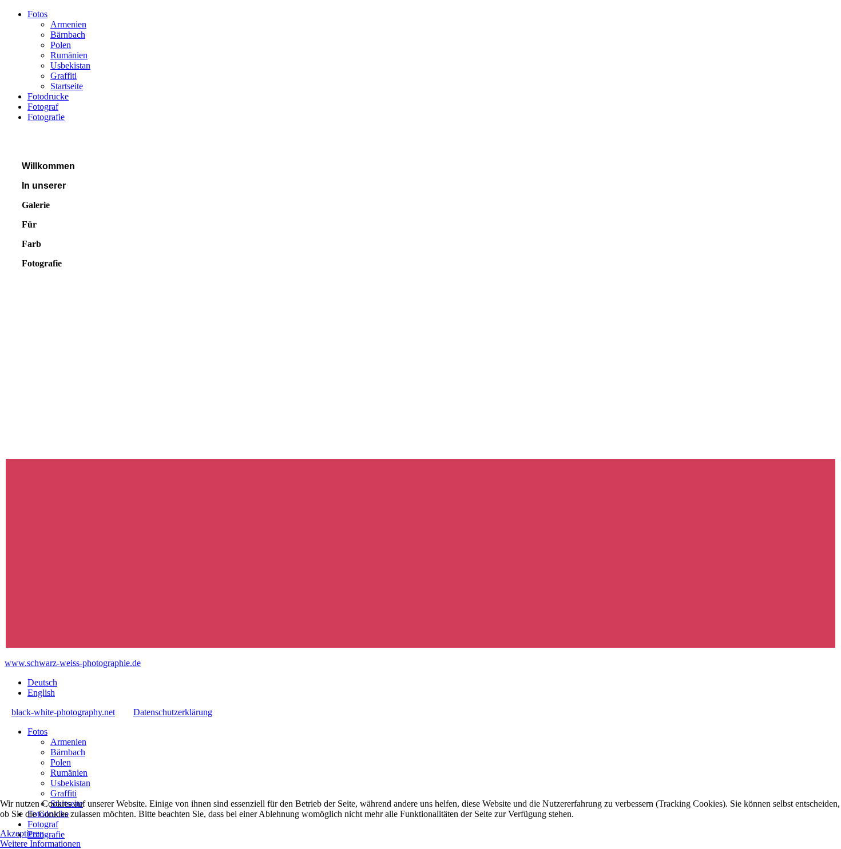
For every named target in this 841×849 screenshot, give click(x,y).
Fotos (37, 14)
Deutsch (42, 682)
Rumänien (69, 55)
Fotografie (46, 117)
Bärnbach (67, 34)
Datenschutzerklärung (172, 712)
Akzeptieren (22, 833)
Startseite (66, 86)
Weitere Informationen (40, 843)
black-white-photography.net (63, 712)
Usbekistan (70, 65)
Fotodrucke (48, 96)
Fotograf (42, 106)
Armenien (68, 24)
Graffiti (63, 76)
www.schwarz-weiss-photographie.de (73, 663)
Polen (60, 45)
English (41, 692)
